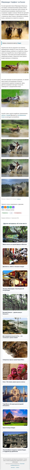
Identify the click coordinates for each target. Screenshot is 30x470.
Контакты (13, 467)
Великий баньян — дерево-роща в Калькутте (12, 313)
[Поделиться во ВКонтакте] (3, 207)
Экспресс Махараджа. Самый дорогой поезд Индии (13, 289)
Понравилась (5, 212)
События (19, 199)
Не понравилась (18, 212)
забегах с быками (5, 115)
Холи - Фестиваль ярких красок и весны (14, 382)
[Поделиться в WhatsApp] (10, 207)
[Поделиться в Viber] (13, 207)
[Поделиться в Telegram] (8, 207)
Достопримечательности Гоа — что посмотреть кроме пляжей (12, 336)
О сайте (17, 467)
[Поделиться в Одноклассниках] (5, 207)
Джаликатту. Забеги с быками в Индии (13, 266)
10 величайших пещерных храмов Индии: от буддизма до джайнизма (14, 450)
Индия (19, 43)
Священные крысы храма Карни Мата (13, 359)
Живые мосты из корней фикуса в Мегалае (15, 244)
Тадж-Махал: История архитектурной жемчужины (13, 404)
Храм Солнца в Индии (9, 427)
